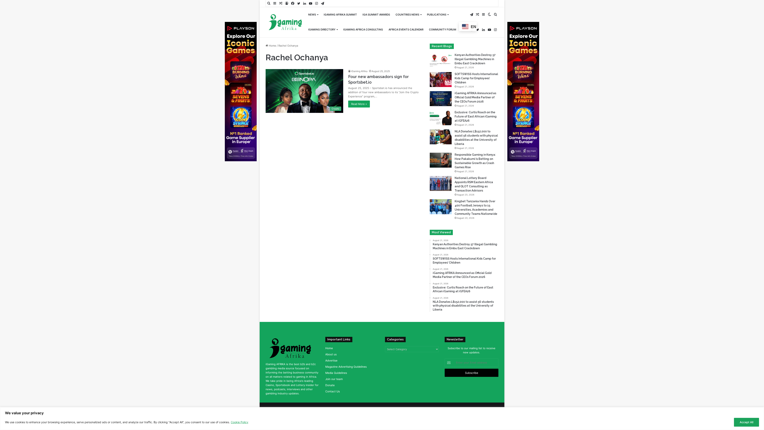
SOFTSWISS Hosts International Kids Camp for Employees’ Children (476, 78)
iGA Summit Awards (376, 14)
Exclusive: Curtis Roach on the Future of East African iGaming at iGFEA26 (476, 116)
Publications (436, 14)
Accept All (746, 422)
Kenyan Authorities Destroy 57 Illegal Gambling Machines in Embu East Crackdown (475, 59)
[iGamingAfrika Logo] (285, 22)
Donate (330, 385)
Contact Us (332, 391)
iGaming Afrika (359, 71)
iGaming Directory (321, 29)
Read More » (359, 104)
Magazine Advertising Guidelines (346, 366)
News (312, 14)
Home (272, 45)
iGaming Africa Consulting (363, 29)
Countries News (407, 14)
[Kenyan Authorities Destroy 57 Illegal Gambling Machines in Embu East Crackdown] (441, 60)
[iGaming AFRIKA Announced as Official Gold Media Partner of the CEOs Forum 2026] (441, 98)
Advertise (331, 360)
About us (331, 354)
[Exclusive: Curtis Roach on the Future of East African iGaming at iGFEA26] (441, 117)
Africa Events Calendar (406, 29)
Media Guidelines (336, 372)
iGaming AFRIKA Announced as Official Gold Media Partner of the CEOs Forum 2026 (475, 97)
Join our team (334, 379)
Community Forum (442, 29)
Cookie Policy (239, 422)
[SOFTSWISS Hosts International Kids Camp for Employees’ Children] (441, 79)
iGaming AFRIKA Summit (340, 14)
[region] (382, 418)
